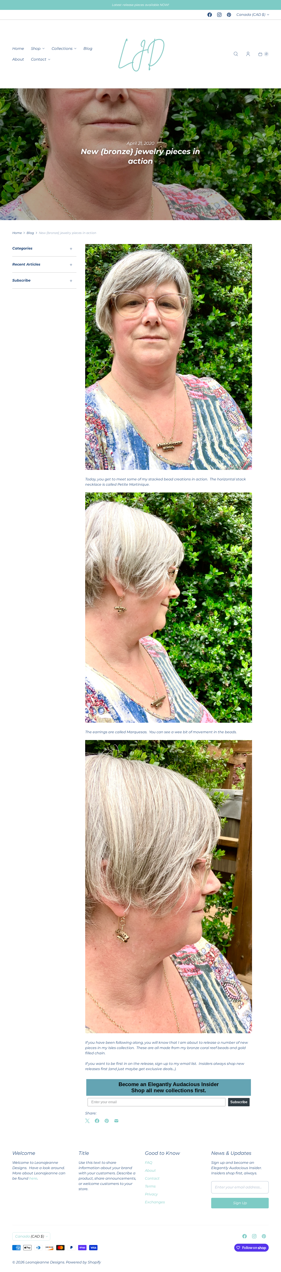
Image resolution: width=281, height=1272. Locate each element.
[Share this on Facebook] (97, 1121)
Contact (38, 59)
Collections (62, 48)
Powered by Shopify (83, 1262)
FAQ (148, 1163)
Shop (36, 48)
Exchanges (155, 1202)
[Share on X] (88, 1121)
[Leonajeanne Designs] (140, 54)
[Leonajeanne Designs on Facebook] (209, 15)
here (33, 1178)
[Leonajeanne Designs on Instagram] (219, 15)
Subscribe (238, 1102)
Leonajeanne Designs (44, 1262)
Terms (150, 1186)
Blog (87, 48)
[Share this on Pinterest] (107, 1121)
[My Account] (248, 54)
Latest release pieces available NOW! (140, 5)
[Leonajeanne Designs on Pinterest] (229, 15)
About (18, 59)
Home (18, 48)
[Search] (236, 54)
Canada (250, 15)
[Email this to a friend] (116, 1121)
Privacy (151, 1194)
